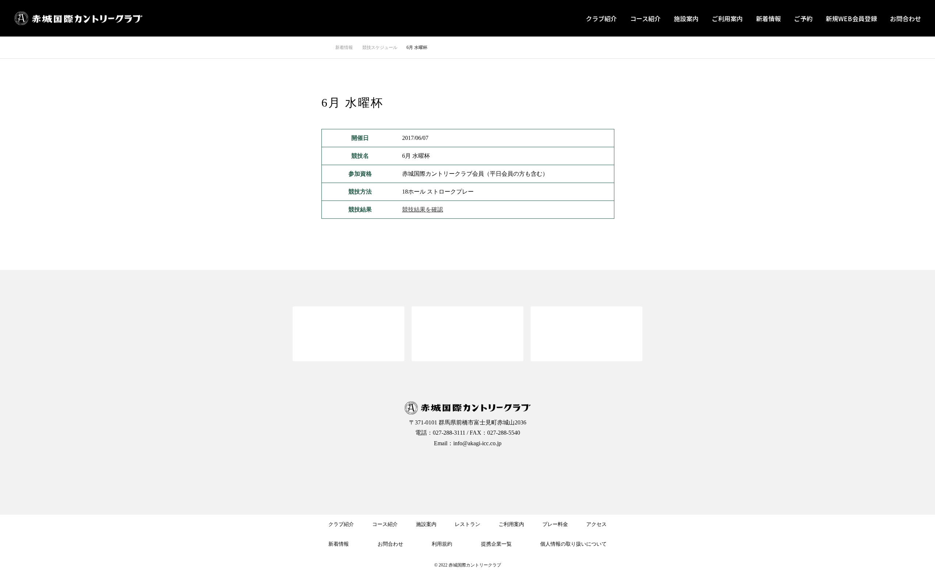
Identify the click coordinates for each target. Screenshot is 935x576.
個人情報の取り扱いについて (573, 544)
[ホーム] (323, 47)
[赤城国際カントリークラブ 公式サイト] (78, 18)
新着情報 (768, 18)
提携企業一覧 (496, 544)
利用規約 (442, 544)
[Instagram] (467, 467)
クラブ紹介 (601, 18)
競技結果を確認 (422, 209)
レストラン (467, 524)
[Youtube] (497, 467)
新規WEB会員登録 (851, 18)
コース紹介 (645, 18)
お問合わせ (905, 18)
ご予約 (803, 18)
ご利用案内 (727, 18)
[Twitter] (438, 467)
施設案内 (686, 18)
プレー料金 (555, 524)
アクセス (596, 524)
